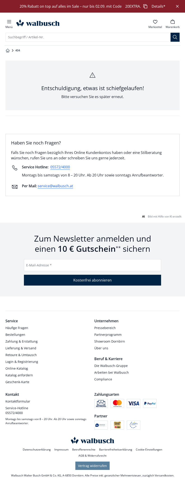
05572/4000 (60, 167)
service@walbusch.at (55, 185)
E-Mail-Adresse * (39, 265)
